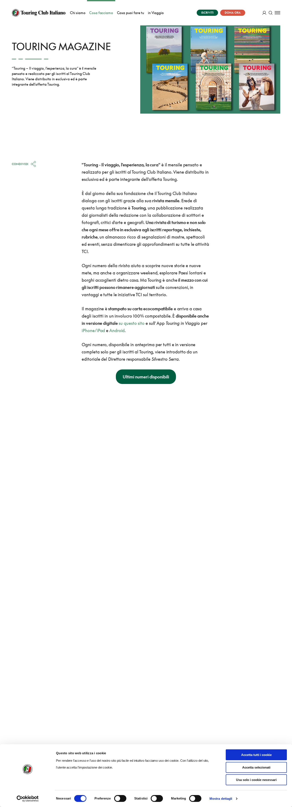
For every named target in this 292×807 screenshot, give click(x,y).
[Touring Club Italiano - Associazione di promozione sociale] (38, 13)
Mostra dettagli (220, 798)
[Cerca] (270, 12)
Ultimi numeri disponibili (146, 376)
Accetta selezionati (256, 767)
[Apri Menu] (277, 12)
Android (117, 330)
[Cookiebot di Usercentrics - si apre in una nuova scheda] (27, 798)
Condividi (20, 164)
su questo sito (132, 323)
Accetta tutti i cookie (256, 755)
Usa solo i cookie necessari (256, 780)
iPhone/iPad (93, 330)
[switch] (120, 798)
